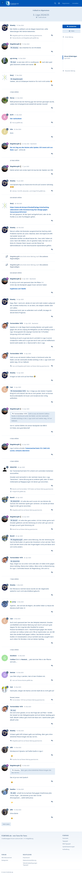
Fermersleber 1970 (19, 391)
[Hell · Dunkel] (59, 3)
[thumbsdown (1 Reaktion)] (12, 803)
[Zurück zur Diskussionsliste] (2, 2)
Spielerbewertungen (68, 847)
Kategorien (5, 860)
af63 (14, 793)
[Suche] (55, 3)
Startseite (65, 838)
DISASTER (16, 501)
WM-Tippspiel (66, 844)
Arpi (14, 62)
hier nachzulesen (16, 118)
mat (14, 710)
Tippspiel (65, 841)
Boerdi (15, 520)
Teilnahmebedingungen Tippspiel (30, 864)
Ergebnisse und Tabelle (18, 289)
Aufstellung (65, 849)
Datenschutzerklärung (29, 860)
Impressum (26, 857)
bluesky (15, 48)
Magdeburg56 (17, 79)
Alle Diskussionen (7, 857)
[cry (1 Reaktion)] (12, 756)
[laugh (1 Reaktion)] (12, 782)
